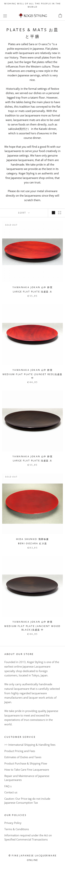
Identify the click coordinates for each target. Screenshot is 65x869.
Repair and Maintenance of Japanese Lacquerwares (26, 778)
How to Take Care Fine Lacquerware (26, 769)
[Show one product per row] (53, 212)
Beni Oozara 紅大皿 (32, 543)
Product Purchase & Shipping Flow (25, 763)
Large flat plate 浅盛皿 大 (32, 291)
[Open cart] (60, 16)
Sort (22, 212)
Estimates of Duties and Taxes (22, 757)
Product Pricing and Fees (19, 751)
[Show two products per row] (59, 212)
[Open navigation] (5, 15)
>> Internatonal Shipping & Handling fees (29, 744)
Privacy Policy (12, 823)
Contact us (10, 792)
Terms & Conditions (16, 829)
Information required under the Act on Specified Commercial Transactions (28, 837)
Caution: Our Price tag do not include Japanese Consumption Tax (27, 801)
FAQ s (8, 786)
